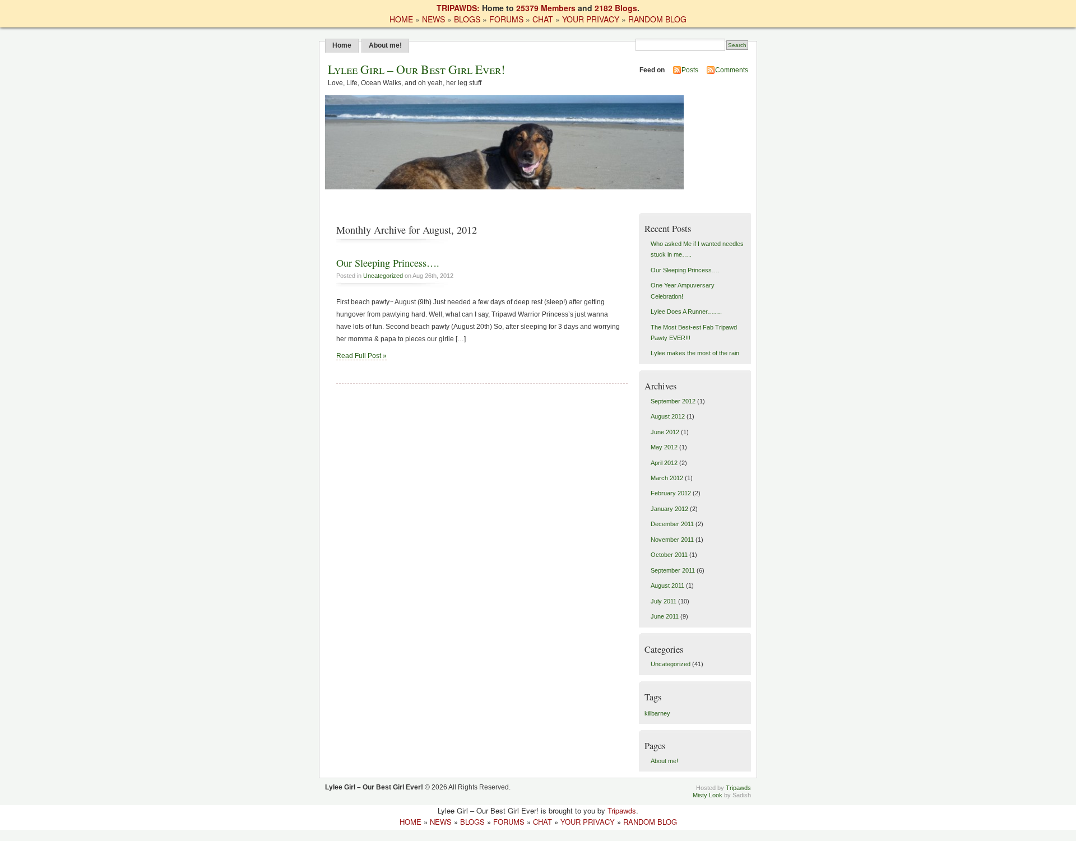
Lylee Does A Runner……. (686, 311)
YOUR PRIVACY (590, 19)
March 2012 (667, 478)
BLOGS (467, 19)
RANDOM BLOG (657, 19)
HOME (401, 19)
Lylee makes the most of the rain (695, 353)
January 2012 (669, 508)
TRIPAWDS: (458, 7)
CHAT (542, 19)
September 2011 (673, 570)
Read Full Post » (361, 356)
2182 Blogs (616, 7)
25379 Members (546, 7)
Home (341, 45)
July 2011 (663, 601)
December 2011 (672, 524)
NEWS (433, 19)
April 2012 (664, 462)
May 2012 (664, 447)
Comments (731, 70)
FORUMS (506, 19)
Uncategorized (383, 275)
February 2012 (671, 493)
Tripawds (738, 787)
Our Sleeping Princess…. (387, 263)
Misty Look (707, 795)
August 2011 (667, 585)
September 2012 (673, 401)
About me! (385, 45)
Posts (689, 70)
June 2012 (665, 432)
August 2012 (668, 416)
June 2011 (665, 616)
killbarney (657, 713)
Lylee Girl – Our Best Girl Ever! (416, 69)
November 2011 (672, 539)
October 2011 (669, 554)
